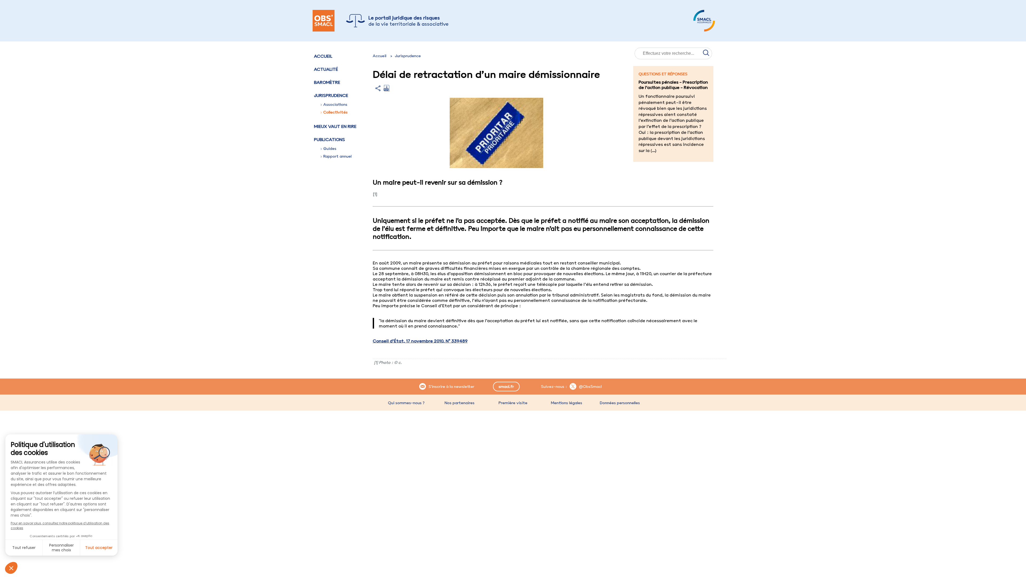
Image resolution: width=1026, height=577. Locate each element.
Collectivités (335, 112)
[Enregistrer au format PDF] (386, 89)
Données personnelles (620, 402)
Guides (329, 148)
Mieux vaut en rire (335, 126)
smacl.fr (506, 386)
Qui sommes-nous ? (406, 402)
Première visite (513, 402)
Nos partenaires (460, 402)
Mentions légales (566, 402)
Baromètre (327, 82)
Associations (335, 104)
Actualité (326, 69)
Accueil (323, 56)
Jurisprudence (408, 55)
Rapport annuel (337, 156)
